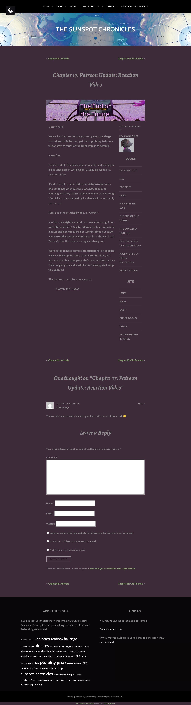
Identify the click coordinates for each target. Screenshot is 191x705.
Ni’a (121, 178)
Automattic (118, 696)
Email (50, 513)
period (84, 656)
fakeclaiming (78, 647)
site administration (48, 668)
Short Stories (129, 270)
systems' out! (29, 680)
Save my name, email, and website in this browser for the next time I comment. (92, 533)
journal (24, 656)
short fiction (34, 669)
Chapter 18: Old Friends (130, 58)
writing (38, 684)
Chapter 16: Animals (58, 58)
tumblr (74, 680)
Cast (60, 6)
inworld (66, 651)
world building (27, 684)
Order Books (91, 6)
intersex (59, 651)
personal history (27, 663)
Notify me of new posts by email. (67, 549)
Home (46, 6)
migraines (48, 656)
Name (50, 503)
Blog (73, 6)
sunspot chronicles (37, 673)
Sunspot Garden (74, 674)
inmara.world (107, 642)
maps (30, 656)
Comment (52, 457)
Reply (141, 403)
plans (36, 663)
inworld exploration (77, 651)
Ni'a (78, 656)
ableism (24, 639)
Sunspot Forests (60, 675)
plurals (61, 663)
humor (87, 647)
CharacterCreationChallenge (55, 639)
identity (24, 651)
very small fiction (84, 680)
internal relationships (45, 651)
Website (50, 523)
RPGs (85, 663)
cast (31, 639)
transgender (65, 680)
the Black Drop (43, 680)
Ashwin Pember (130, 136)
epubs (110, 6)
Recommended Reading (134, 6)
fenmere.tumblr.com (111, 629)
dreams (42, 645)
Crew (122, 195)
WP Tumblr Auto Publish (84, 703)
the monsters (55, 680)
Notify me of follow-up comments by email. (73, 541)
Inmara (31, 651)
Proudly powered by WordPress (81, 696)
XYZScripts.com (109, 703)
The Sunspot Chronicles (95, 29)
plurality (48, 662)
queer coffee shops (74, 663)
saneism (25, 668)
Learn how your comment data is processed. (111, 568)
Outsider (125, 187)
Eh (51, 646)
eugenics (69, 647)
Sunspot (61, 669)
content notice (27, 646)
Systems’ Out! (128, 170)
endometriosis (59, 647)
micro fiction (37, 656)
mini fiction (58, 656)
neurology (69, 655)
